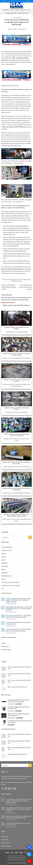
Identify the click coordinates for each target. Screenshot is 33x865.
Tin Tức (4, 1)
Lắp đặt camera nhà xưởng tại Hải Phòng (16, 328)
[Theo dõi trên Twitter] (5, 788)
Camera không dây (11, 13)
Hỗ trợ (23, 1)
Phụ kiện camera (6, 649)
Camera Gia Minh (6, 295)
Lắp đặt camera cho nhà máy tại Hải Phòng (16, 408)
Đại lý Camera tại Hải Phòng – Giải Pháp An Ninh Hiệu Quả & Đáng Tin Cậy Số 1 (18, 616)
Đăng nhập (4, 836)
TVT (28, 10)
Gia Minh (8, 271)
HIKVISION (6, 10)
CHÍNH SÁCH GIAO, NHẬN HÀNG (16, 857)
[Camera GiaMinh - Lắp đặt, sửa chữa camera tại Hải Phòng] (16, 5)
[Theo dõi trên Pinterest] (15, 788)
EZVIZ (12, 10)
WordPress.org (5, 846)
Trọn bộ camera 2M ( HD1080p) (10, 585)
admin (24, 29)
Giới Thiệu (28, 1)
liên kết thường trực (16, 281)
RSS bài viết (4, 839)
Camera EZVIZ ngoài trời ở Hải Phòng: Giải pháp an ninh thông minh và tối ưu (18, 630)
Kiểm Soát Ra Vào (23, 13)
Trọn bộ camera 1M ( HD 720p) (10, 582)
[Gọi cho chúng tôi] (12, 788)
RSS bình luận (5, 843)
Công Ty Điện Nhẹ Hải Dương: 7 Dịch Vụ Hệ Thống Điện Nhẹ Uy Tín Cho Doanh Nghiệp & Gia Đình (19, 608)
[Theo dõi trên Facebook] (2, 788)
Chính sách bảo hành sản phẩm (16, 859)
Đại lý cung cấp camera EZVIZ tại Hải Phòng (16, 305)
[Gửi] (30, 537)
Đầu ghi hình (5, 646)
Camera (3, 643)
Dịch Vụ (18, 1)
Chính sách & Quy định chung (16, 860)
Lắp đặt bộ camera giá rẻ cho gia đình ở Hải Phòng (16, 462)
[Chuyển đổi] (31, 557)
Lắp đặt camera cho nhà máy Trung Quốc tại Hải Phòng (16, 434)
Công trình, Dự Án (11, 1)
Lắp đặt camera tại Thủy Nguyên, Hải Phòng (16, 380)
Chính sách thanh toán (16, 855)
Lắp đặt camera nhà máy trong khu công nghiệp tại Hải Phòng (16, 515)
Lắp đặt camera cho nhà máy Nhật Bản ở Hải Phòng (16, 489)
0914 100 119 (10, 302)
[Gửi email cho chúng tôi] (9, 788)
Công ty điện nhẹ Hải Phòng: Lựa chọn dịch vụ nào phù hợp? (18, 623)
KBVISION (23, 10)
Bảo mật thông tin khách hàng (16, 856)
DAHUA (17, 10)
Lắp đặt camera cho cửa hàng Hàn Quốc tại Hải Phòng (16, 354)
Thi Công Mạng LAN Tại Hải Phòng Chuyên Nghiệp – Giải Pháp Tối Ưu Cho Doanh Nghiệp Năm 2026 (18, 600)
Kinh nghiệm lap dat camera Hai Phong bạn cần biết (25, 287)
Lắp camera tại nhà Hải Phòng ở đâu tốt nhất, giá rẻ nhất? (8, 287)
